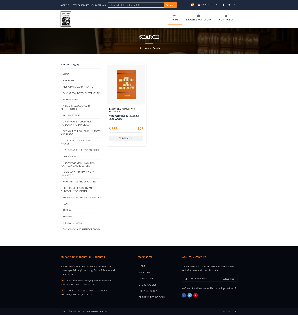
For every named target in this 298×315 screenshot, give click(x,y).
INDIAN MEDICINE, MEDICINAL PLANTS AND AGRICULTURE (78, 164)
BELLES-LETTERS (71, 115)
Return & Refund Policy (153, 297)
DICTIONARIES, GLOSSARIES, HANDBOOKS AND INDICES (77, 123)
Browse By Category (198, 19)
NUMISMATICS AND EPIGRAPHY (79, 181)
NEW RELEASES (71, 99)
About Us (65, 5)
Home (175, 19)
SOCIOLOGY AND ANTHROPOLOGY (81, 229)
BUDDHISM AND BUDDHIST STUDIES (82, 197)
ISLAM (66, 203)
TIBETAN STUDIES (72, 223)
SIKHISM (67, 216)
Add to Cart (127, 138)
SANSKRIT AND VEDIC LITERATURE (81, 93)
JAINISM (67, 210)
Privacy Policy (148, 291)
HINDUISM (68, 80)
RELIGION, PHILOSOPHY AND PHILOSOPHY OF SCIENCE (77, 189)
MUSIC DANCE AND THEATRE (78, 86)
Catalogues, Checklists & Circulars (89, 5)
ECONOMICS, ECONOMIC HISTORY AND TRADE (80, 132)
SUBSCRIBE (228, 278)
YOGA (66, 74)
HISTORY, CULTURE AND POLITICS (81, 150)
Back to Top (227, 311)
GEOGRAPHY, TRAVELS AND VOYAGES (76, 142)
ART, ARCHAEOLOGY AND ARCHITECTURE (75, 107)
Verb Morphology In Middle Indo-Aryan (124, 117)
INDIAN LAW (69, 156)
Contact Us (226, 19)
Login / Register (209, 5)
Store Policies (147, 284)
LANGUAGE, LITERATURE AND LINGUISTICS (77, 174)
